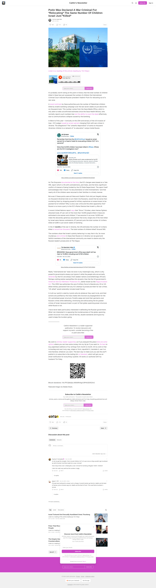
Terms (82, 576)
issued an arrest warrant (70, 123)
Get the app (86, 580)
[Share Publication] (136, 3)
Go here (102, 344)
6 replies (56, 494)
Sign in (151, 3)
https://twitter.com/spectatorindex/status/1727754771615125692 (78, 267)
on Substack (82, 354)
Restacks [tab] (59, 440)
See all (52, 552)
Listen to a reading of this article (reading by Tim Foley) (68, 71)
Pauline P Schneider (57, 459)
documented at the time (70, 182)
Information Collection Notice (77, 556)
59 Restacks (68, 416)
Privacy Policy (90, 556)
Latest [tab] (54, 510)
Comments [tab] (52, 440)
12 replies (56, 475)
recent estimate (55, 104)
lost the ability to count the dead (86, 114)
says (73, 210)
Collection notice (89, 576)
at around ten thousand (61, 229)
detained (51, 277)
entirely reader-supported (66, 342)
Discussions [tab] (61, 510)
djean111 (54, 481)
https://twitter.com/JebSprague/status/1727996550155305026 (78, 177)
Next (102, 428)
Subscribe (143, 3)
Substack (70, 584)
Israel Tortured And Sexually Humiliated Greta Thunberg (69, 514)
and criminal (61, 236)
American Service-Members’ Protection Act (64, 282)
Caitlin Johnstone (57, 19)
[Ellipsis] (106, 459)
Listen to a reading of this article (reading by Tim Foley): (64, 517)
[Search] (132, 3)
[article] (78, 518)
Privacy (78, 576)
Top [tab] (50, 510)
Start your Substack (73, 580)
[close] (93, 527)
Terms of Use (86, 555)
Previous (54, 428)
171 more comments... (54, 501)
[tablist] (55, 440)
